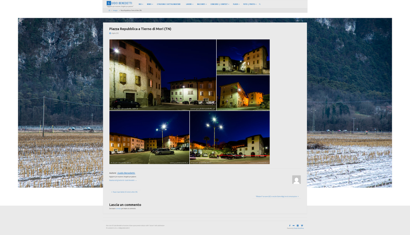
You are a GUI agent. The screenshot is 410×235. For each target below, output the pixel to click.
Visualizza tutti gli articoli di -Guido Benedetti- (123, 180)
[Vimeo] (302, 225)
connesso (118, 208)
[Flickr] (293, 225)
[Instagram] (298, 225)
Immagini (115, 10)
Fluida (295, 228)
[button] (162, 75)
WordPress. (301, 228)
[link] (260, 4)
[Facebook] (289, 225)
